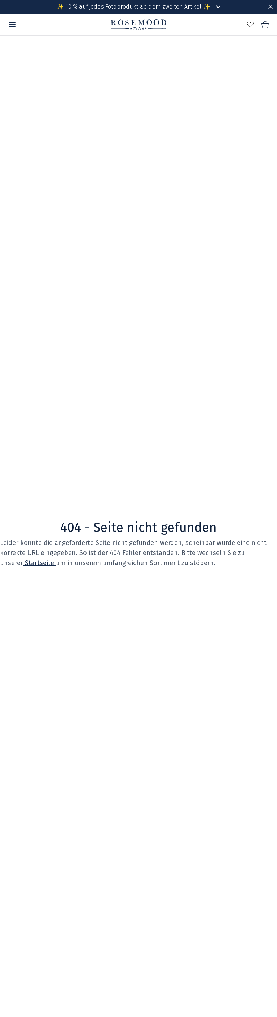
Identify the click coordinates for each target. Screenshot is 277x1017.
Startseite (39, 563)
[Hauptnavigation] (12, 24)
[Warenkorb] (264, 24)
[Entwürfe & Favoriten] (250, 24)
